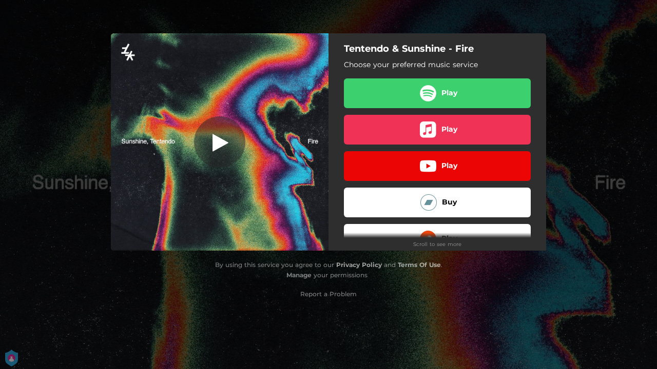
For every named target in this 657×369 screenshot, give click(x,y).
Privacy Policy (359, 265)
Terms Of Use (419, 265)
